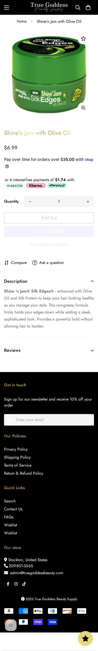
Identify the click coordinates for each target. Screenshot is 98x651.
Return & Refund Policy (23, 473)
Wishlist (10, 525)
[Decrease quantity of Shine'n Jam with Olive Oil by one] (30, 201)
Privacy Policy (16, 449)
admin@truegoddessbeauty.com (36, 573)
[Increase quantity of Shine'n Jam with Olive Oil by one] (88, 201)
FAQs (8, 517)
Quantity (11, 201)
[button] (88, 7)
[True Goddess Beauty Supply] (49, 7)
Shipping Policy (17, 457)
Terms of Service (17, 465)
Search (10, 501)
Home (22, 21)
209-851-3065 (21, 566)
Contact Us (13, 509)
